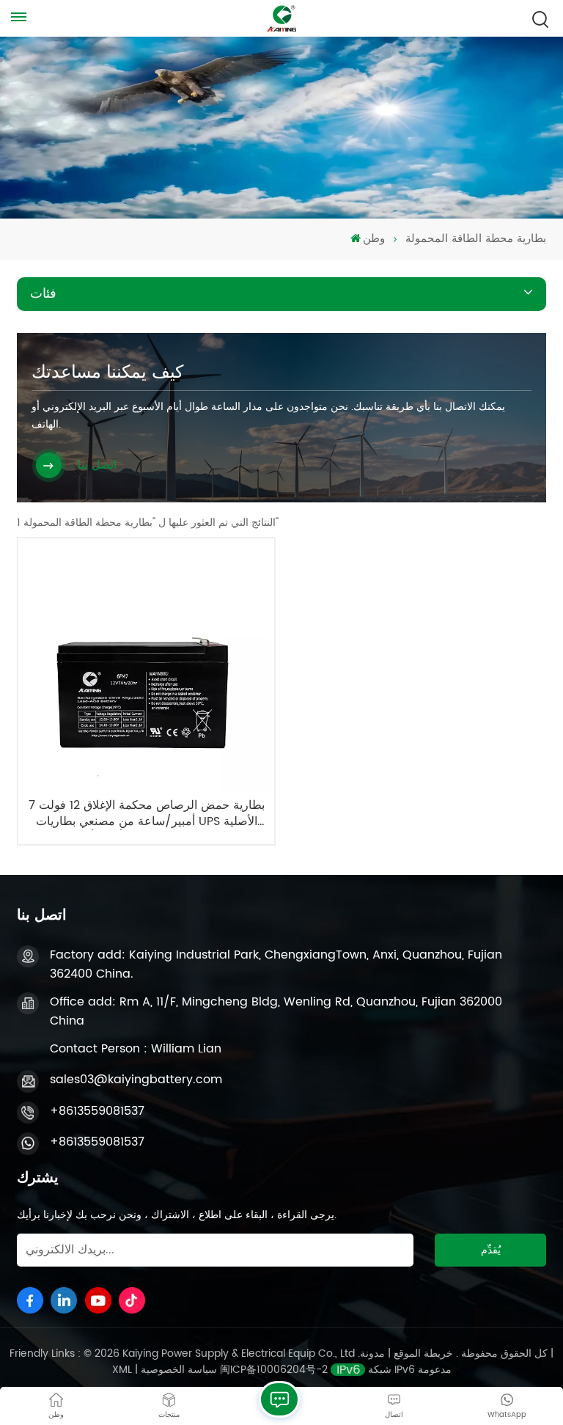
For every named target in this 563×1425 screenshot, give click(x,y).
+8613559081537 (97, 1111)
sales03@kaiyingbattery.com (136, 1079)
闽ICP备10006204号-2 (274, 1369)
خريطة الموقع (422, 1353)
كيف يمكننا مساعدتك (107, 372)
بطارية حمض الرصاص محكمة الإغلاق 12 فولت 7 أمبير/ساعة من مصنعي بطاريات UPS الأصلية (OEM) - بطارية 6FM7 (147, 813)
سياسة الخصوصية (179, 1369)
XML (122, 1369)
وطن (374, 239)
